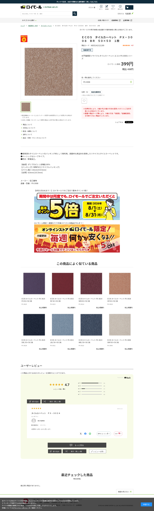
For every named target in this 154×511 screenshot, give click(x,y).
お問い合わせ (120, 9)
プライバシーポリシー (21, 508)
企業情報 (126, 20)
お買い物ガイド (103, 20)
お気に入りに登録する (84, 100)
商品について (27, 124)
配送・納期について (30, 131)
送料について (27, 134)
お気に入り (113, 8)
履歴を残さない (123, 492)
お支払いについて (29, 128)
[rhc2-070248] (26, 107)
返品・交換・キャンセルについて (34, 138)
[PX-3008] (49, 72)
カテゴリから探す (28, 20)
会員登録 (107, 9)
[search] (74, 13)
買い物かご (129, 7)
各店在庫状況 (96, 92)
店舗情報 (114, 20)
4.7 (67, 384)
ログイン (101, 9)
